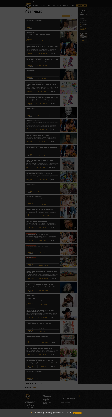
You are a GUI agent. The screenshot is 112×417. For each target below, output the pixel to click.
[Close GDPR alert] (86, 411)
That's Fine (77, 413)
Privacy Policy (53, 414)
